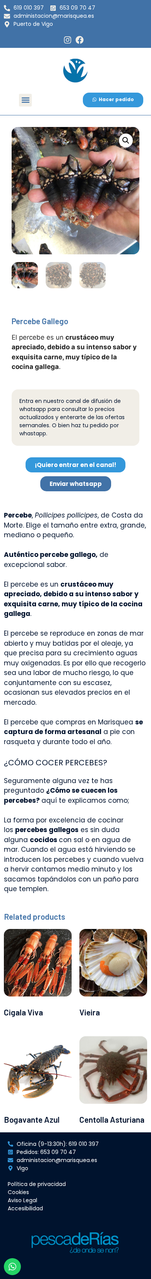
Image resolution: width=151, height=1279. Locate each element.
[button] (25, 100)
